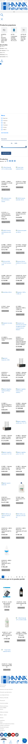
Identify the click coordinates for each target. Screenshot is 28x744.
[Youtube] (13, 735)
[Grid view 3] (12, 161)
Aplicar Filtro (6, 153)
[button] (14, 12)
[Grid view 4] (15, 161)
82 (16, 577)
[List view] (7, 161)
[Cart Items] (14, 64)
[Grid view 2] (10, 161)
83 (19, 577)
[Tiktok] (17, 735)
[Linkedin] (5, 735)
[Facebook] (2, 735)
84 (22, 577)
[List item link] (14, 686)
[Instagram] (9, 735)
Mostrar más (4, 133)
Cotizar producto (19, 187)
